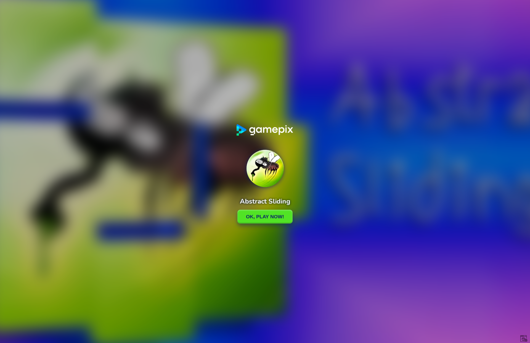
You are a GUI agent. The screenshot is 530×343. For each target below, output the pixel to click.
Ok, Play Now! (265, 216)
